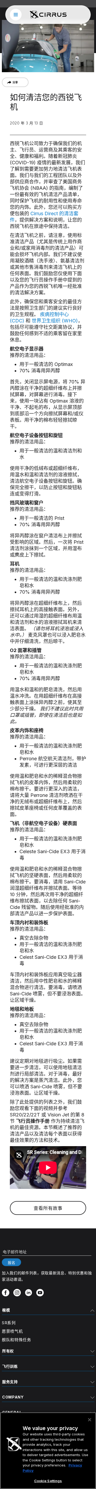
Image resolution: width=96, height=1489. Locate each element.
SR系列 (9, 1322)
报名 (11, 1262)
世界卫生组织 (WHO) (55, 320)
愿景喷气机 (12, 1331)
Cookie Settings (48, 1481)
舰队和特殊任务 (16, 1339)
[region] (48, 1450)
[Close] (89, 1420)
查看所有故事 (48, 1208)
